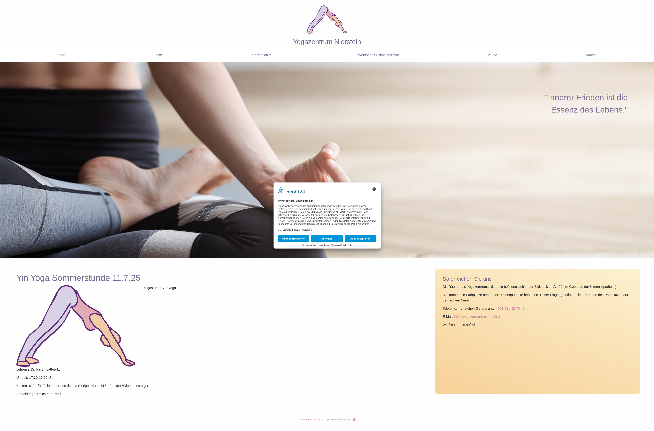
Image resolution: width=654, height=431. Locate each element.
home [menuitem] (61, 55)
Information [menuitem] (259, 55)
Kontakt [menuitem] (591, 55)
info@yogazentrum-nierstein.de (478, 316)
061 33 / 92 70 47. (512, 308)
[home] (327, 32)
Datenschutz (319, 419)
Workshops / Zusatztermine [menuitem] (379, 55)
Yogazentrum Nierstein (327, 41)
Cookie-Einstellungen (339, 419)
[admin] (354, 419)
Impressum (305, 419)
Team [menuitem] (158, 55)
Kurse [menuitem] (492, 55)
